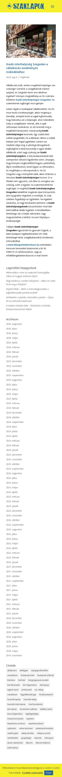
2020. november (14, 622)
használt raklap (30, 699)
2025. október (13, 370)
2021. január (12, 613)
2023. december (14, 454)
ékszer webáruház (15, 743)
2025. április (12, 398)
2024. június (12, 431)
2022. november (14, 515)
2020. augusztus (14, 636)
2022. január (12, 562)
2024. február (12, 445)
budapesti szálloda (45, 675)
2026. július (11, 328)
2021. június (12, 590)
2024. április (12, 436)
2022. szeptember (15, 524)
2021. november (14, 571)
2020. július (11, 641)
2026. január (12, 356)
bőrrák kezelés (13, 685)
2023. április (12, 492)
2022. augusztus (14, 529)
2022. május (12, 543)
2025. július (11, 384)
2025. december (14, 361)
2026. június (12, 333)
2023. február (12, 501)
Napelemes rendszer (16, 723)
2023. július (11, 478)
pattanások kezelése (44, 728)
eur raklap (39, 689)
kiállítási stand (46, 709)
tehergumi (49, 738)
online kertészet (26, 728)
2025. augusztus (14, 379)
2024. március (13, 440)
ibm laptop (12, 709)
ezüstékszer (12, 694)
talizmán (38, 738)
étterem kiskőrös (43, 743)
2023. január (12, 506)
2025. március (13, 403)
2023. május (12, 487)
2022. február (12, 557)
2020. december (14, 618)
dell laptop (44, 685)
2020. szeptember (15, 632)
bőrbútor (11, 680)
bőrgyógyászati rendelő (38, 680)
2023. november (14, 459)
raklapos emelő (43, 733)
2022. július (11, 534)
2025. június (12, 389)
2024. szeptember (15, 422)
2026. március (13, 347)
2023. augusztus (14, 473)
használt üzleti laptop (16, 704)
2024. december (14, 412)
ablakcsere (12, 670)
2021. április (12, 599)
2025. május (12, 394)
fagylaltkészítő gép (28, 694)
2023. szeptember (15, 468)
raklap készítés (27, 733)
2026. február (12, 352)
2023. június (12, 482)
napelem (30, 718)
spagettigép (26, 738)
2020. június (12, 646)
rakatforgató (12, 733)
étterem (29, 743)
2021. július (11, 585)
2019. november (14, 655)
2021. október (13, 576)
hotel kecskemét (35, 704)
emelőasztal (26, 689)
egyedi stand (12, 689)
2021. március (13, 604)
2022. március (13, 552)
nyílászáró (11, 728)
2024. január (12, 449)
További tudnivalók (32, 772)
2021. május (12, 594)
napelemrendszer (35, 723)
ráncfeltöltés (12, 738)
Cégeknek (24, 77)
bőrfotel (21, 680)
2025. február (12, 407)
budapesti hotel (27, 675)
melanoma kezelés (15, 718)
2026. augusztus (14, 323)
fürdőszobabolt (46, 694)
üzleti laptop (12, 747)
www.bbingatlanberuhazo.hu (23, 244)
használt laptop (14, 699)
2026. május (12, 337)
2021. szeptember (15, 580)
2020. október (13, 627)
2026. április (12, 342)
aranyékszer (12, 675)
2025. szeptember (15, 375)
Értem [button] (48, 772)
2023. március (13, 496)
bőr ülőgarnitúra (30, 685)
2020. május (12, 650)
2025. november (14, 365)
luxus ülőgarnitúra (15, 714)
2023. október (13, 464)
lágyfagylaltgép (32, 714)
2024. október (13, 417)
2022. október (13, 520)
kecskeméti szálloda (28, 709)
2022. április (12, 548)
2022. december (14, 510)
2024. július (11, 426)
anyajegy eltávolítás (39, 670)
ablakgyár (24, 670)
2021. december (14, 566)
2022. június (12, 538)
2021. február (12, 608)
